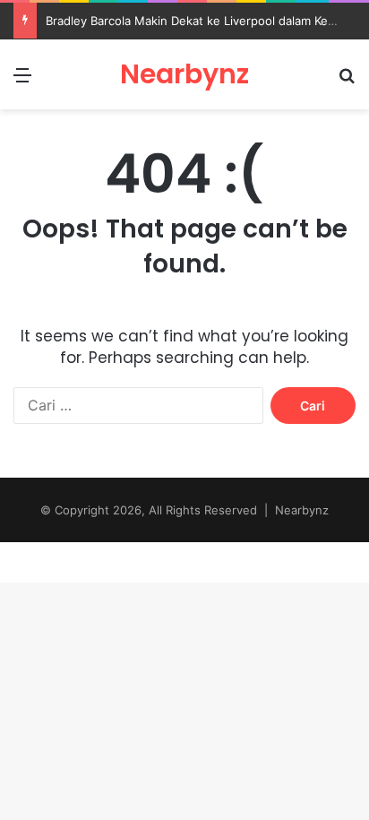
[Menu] (22, 81)
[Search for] (347, 81)
